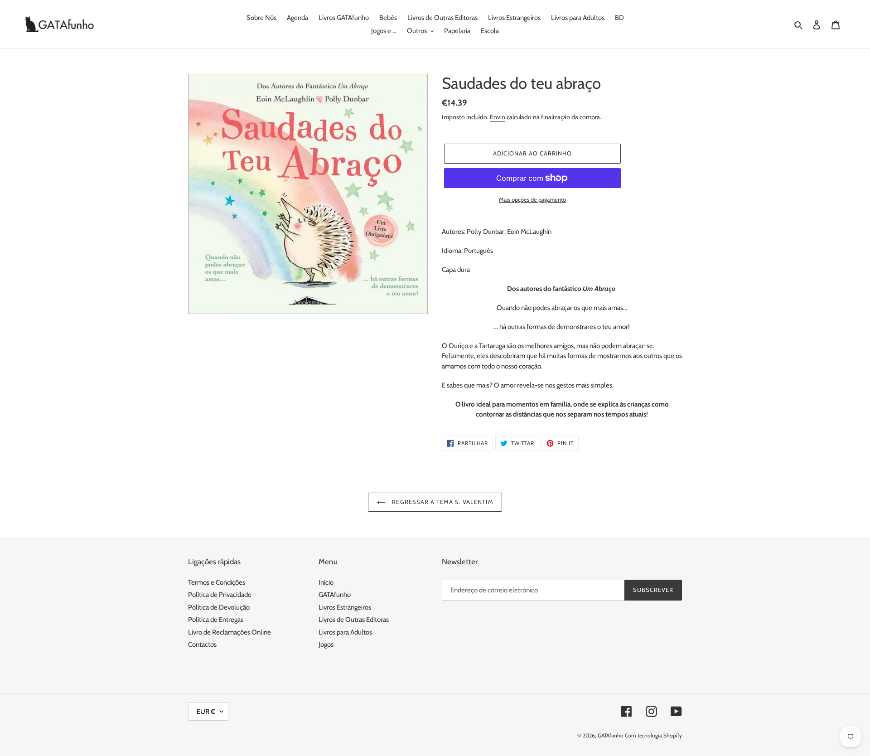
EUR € (206, 712)
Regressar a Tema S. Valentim (441, 501)
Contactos (202, 644)
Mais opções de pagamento (532, 199)
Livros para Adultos (345, 632)
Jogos (326, 644)
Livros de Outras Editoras (354, 619)
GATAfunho (335, 595)
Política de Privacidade (219, 595)
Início (326, 582)
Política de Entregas (215, 619)
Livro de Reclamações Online (229, 632)
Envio (497, 117)
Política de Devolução (219, 607)
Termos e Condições (216, 582)
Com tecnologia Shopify (653, 735)
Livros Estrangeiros (345, 607)
